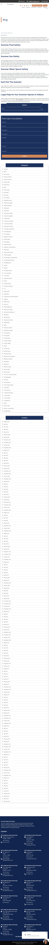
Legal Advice (6, 294)
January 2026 (6, 437)
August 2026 (6, 421)
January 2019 (6, 629)
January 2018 (6, 660)
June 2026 (6, 426)
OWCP (5, 325)
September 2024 (7, 478)
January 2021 (6, 580)
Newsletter (6, 314)
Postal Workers (7, 338)
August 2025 (6, 450)
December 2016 (7, 686)
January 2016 (6, 713)
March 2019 (6, 624)
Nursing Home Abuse (8, 320)
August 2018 (6, 642)
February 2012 (7, 801)
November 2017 (7, 663)
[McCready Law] (10, 7)
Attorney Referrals (8, 176)
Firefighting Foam (7, 262)
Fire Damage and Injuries (9, 260)
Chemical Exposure (8, 205)
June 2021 (6, 567)
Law (5, 288)
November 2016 (7, 689)
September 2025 (7, 447)
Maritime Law (7, 301)
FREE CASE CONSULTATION (37, 5)
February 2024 (7, 497)
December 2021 (7, 551)
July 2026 (6, 424)
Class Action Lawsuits (8, 213)
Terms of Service (30, 943)
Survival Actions (7, 382)
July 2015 (6, 728)
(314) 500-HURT (29, 904)
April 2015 (6, 733)
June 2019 (6, 616)
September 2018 (7, 640)
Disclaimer (18, 943)
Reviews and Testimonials (9, 356)
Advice (5, 171)
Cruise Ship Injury (7, 231)
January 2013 (6, 796)
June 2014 (6, 759)
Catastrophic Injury (8, 200)
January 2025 (6, 468)
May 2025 (6, 458)
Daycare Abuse (7, 239)
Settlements (6, 361)
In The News (6, 275)
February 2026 (7, 434)
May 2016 (6, 702)
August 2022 (6, 533)
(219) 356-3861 (6, 889)
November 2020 (7, 582)
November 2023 (7, 504)
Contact (44, 7)
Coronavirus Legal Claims (9, 228)
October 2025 (7, 445)
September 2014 (7, 751)
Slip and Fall (6, 364)
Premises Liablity (7, 340)
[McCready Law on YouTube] (26, 5)
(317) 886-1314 (29, 874)
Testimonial (6, 387)
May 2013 (6, 785)
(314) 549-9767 (6, 918)
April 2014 (6, 765)
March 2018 (6, 655)
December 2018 (7, 632)
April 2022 (6, 541)
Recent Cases (7, 348)
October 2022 (7, 528)
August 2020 (6, 588)
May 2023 (6, 520)
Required (24, 11)
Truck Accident (7, 395)
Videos (5, 403)
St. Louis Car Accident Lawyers (10, 374)
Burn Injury (6, 195)
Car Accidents (7, 197)
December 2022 (7, 525)
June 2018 (6, 647)
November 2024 (7, 473)
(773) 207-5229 (6, 842)
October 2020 (7, 585)
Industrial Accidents (8, 278)
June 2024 (6, 486)
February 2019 (7, 627)
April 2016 (6, 705)
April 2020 (6, 593)
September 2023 (7, 510)
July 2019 (6, 614)
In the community (7, 273)
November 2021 (7, 554)
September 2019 (7, 608)
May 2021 (6, 569)
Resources (39, 7)
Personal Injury (7, 332)
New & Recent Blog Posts (9, 312)
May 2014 (6, 762)
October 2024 (7, 476)
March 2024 (6, 494)
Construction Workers (8, 223)
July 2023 (6, 515)
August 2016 (6, 694)
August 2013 (6, 777)
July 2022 (6, 536)
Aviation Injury (7, 182)
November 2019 (7, 603)
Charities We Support (8, 202)
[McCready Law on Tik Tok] (28, 5)
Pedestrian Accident (8, 327)
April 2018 (6, 653)
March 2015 (6, 736)
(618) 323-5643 (6, 874)
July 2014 (6, 757)
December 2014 (7, 744)
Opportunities (7, 322)
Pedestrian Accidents (8, 330)
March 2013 (6, 791)
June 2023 (6, 517)
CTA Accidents (7, 234)
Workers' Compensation (9, 408)
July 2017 (6, 671)
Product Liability (7, 343)
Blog (5, 187)
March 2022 (6, 543)
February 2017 (7, 681)
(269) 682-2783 (6, 933)
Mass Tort (6, 304)
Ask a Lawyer (6, 174)
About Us (23, 7)
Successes (6, 379)
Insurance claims (7, 283)
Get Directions (6, 840)
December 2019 (7, 601)
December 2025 (7, 439)
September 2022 (7, 530)
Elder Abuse (6, 249)
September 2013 (7, 775)
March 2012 (6, 798)
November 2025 (7, 442)
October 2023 (7, 507)
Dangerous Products (8, 236)
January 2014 (6, 767)
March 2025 (6, 463)
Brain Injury (6, 192)
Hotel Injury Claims (8, 270)
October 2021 (7, 556)
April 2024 (6, 491)
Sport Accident (7, 369)
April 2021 (6, 572)
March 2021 (6, 575)
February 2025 (7, 465)
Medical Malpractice (8, 306)
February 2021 (7, 577)
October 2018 (7, 637)
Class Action (6, 210)
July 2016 (6, 697)
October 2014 (7, 749)
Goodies (5, 268)
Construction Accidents (8, 221)
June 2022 (6, 538)
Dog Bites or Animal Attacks (9, 247)
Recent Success (7, 351)
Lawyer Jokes (6, 291)
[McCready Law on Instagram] (20, 5)
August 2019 (6, 611)
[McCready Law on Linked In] (24, 5)
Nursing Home (7, 317)
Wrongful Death (7, 411)
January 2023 (6, 523)
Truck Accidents (7, 398)
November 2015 (7, 718)
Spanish (45, 5)
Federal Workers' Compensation (10, 257)
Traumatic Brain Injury (8, 392)
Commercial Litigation (8, 215)
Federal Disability (7, 254)
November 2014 (7, 746)
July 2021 (6, 564)
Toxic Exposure (7, 390)
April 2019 (6, 621)
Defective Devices (7, 244)
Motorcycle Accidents (8, 309)
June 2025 (6, 455)
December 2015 (7, 715)
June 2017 (6, 673)
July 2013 (6, 780)
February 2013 (7, 793)
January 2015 (6, 741)
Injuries (5, 280)
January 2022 (6, 549)
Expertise (28, 7)
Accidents (4, 35)
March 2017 (6, 679)
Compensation (7, 218)
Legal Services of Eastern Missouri (11, 296)
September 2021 (7, 559)
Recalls (5, 346)
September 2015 (7, 723)
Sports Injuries (7, 372)
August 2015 (6, 725)
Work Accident (7, 405)
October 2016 (7, 692)
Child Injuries (6, 208)
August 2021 (6, 562)
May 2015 (6, 731)
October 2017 (7, 666)
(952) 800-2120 (29, 889)
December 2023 (7, 502)
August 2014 (6, 754)
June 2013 (6, 783)
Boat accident (7, 189)
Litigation (6, 299)
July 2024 (6, 484)
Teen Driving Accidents (8, 385)
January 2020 (6, 598)
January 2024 (6, 499)
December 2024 (7, 471)
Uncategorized (7, 400)
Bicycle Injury (6, 184)
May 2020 (6, 590)
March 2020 (6, 595)
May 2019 (6, 619)
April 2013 (6, 788)
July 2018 (6, 645)
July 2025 (6, 452)
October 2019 (7, 606)
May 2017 (6, 676)
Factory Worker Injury (8, 252)
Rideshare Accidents (8, 359)
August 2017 (6, 668)
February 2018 (7, 658)
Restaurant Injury (7, 353)
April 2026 (6, 429)
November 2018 (7, 634)
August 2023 (6, 512)
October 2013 (7, 772)
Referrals (22, 1)
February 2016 (7, 710)
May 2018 (6, 650)
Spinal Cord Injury (7, 366)
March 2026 (6, 432)
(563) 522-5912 (29, 918)
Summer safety (4, 49)
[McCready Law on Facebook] (22, 5)
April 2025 (6, 460)
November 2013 (7, 770)
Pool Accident (7, 335)
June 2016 (6, 699)
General (5, 265)
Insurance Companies (8, 286)
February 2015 (7, 739)
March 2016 (6, 707)
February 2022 (7, 546)
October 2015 (7, 720)
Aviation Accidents (7, 179)
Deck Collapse (7, 241)
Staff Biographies (7, 377)
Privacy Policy (23, 943)
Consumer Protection (8, 226)
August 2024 (6, 481)
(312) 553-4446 (29, 843)
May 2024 (6, 489)
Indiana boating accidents (10, 79)
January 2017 (6, 684)
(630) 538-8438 (6, 858)
